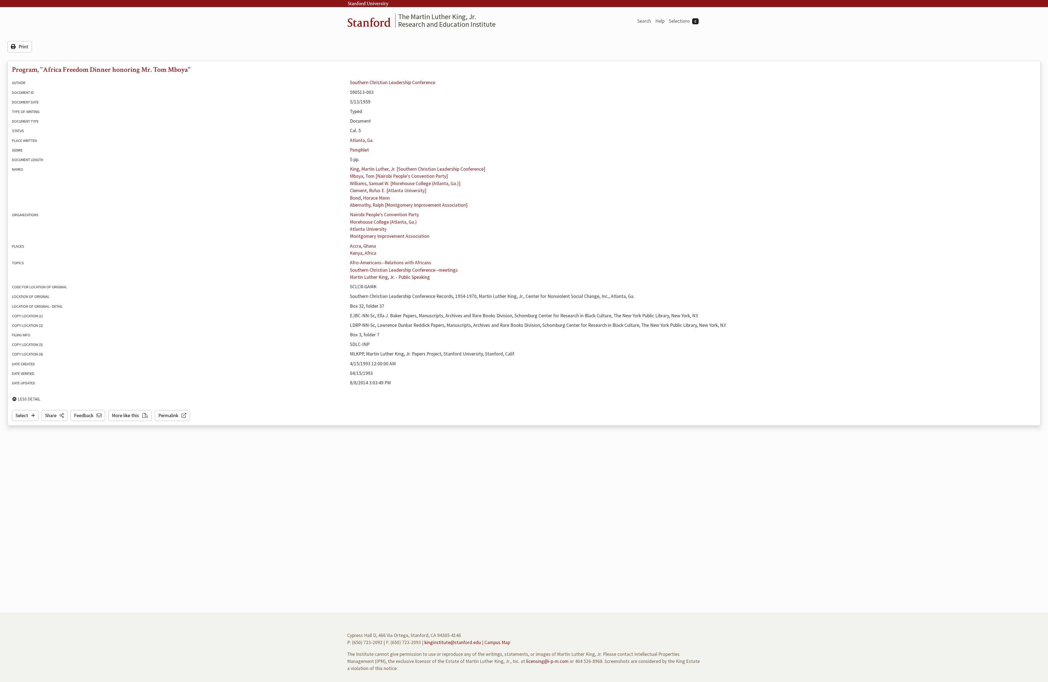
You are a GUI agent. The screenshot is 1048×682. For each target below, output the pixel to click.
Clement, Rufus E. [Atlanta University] (388, 191)
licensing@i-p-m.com (547, 661)
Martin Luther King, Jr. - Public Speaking (390, 277)
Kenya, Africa (363, 253)
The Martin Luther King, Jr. (437, 16)
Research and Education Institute (447, 24)
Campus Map (497, 642)
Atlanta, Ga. (362, 140)
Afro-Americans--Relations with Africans (390, 263)
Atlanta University (368, 229)
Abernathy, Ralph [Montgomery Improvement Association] (409, 205)
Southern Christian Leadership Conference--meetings (404, 270)
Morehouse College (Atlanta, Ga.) (383, 222)
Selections (682, 21)
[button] (54, 415)
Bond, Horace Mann (370, 198)
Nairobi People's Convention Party (384, 215)
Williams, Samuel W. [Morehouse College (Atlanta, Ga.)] (405, 183)
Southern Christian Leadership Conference (392, 82)
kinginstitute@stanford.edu (452, 642)
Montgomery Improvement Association (389, 236)
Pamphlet (359, 150)
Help (660, 21)
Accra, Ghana (363, 246)
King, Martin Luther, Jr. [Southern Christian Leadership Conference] (417, 169)
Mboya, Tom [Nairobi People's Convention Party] (399, 176)
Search (644, 21)
